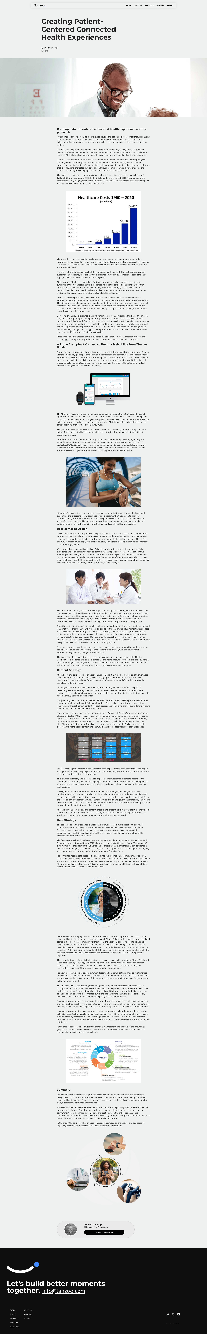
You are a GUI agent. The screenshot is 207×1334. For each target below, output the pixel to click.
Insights (160, 5)
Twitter (168, 1314)
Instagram (173, 1314)
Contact (28, 1314)
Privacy (27, 1318)
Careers (28, 1310)
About (170, 5)
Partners (149, 5)
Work (128, 5)
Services (138, 5)
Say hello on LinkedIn (104, 1232)
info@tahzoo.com (63, 1290)
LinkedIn (178, 1314)
